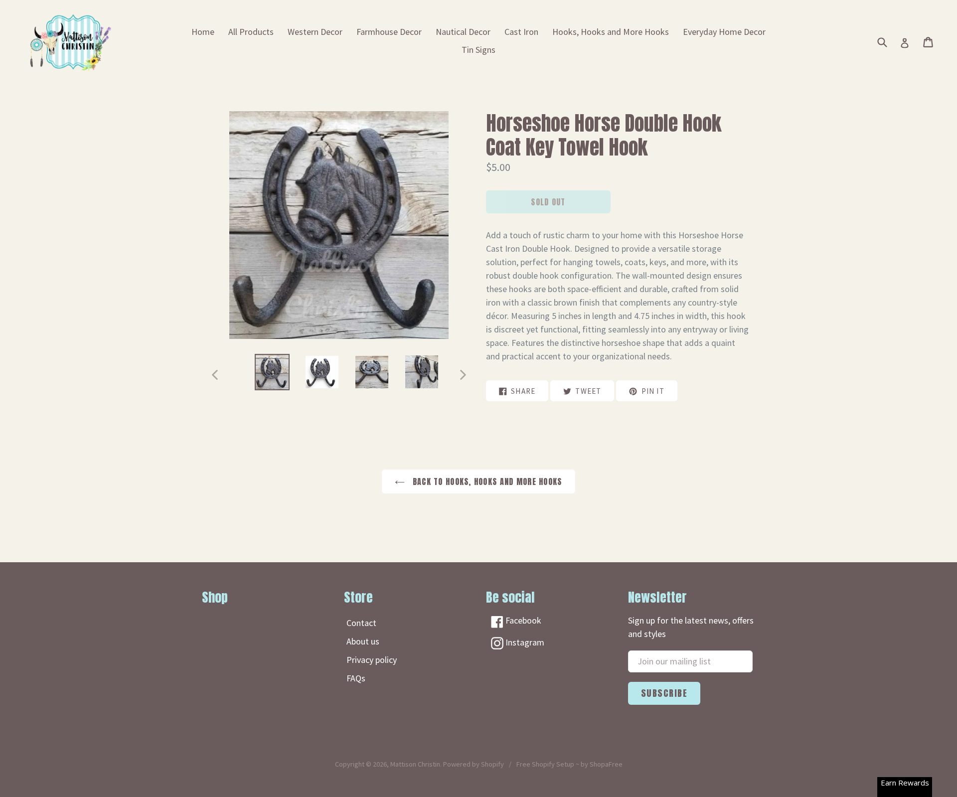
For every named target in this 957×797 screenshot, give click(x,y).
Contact (361, 623)
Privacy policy (371, 659)
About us (362, 641)
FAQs (355, 678)
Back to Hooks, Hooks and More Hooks (486, 481)
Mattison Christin (415, 764)
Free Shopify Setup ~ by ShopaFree (569, 764)
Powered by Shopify (473, 764)
